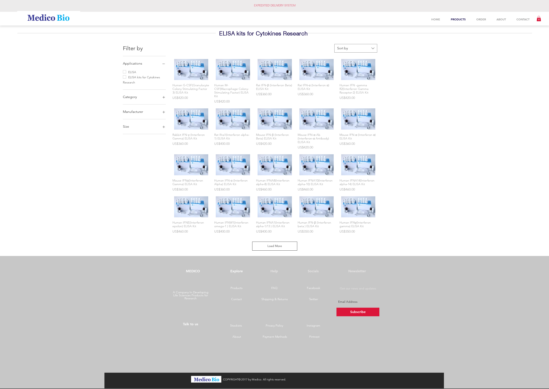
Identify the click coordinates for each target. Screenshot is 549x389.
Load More (274, 246)
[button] (539, 18)
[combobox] (355, 48)
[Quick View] (191, 69)
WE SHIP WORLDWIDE (274, 5)
